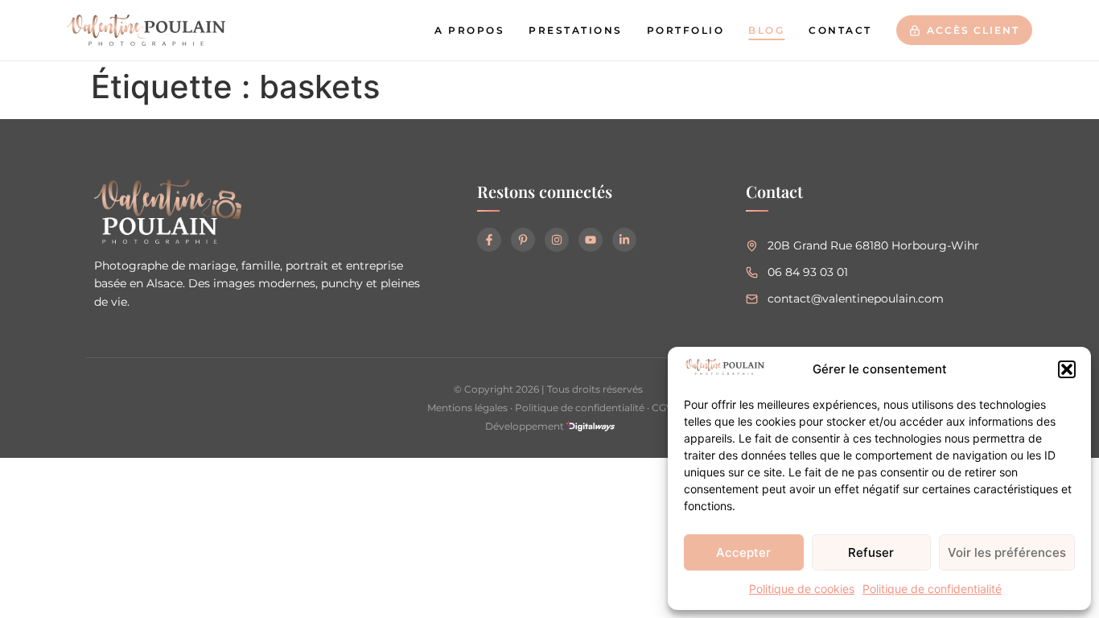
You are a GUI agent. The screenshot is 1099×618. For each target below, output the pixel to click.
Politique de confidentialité (932, 588)
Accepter (743, 552)
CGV (662, 408)
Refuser (871, 552)
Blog (766, 30)
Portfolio (686, 30)
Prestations (576, 30)
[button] (1067, 369)
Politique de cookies (801, 588)
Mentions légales (467, 408)
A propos (469, 30)
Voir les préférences (1007, 552)
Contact (840, 30)
